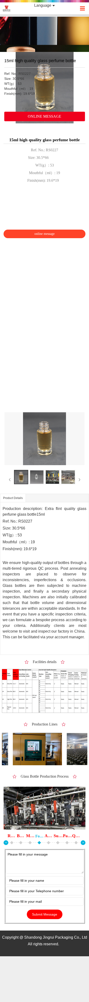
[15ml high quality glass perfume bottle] (21, 477)
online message (44, 234)
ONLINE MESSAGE (44, 116)
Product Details (13, 498)
